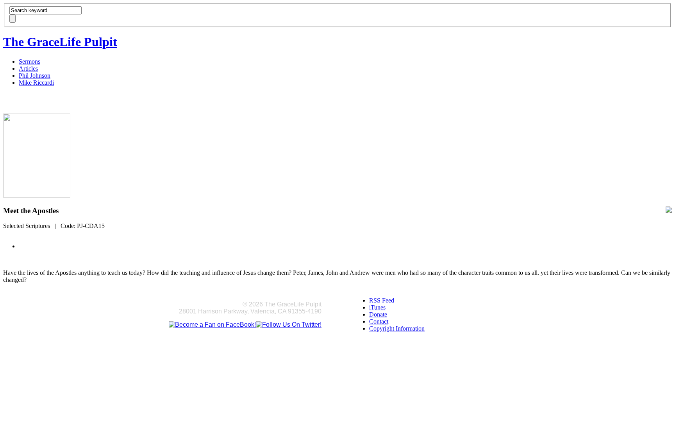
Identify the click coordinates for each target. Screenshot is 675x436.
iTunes (377, 307)
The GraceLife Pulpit (60, 42)
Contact (378, 321)
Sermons (29, 61)
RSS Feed (381, 300)
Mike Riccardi (36, 82)
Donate (378, 314)
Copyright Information (397, 328)
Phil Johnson (34, 75)
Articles (28, 68)
